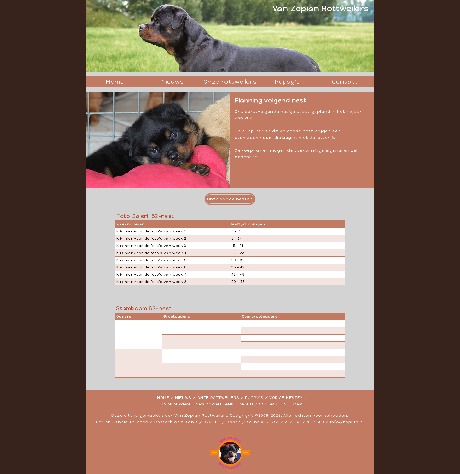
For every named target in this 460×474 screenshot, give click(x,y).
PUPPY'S (254, 397)
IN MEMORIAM (176, 404)
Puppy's (287, 81)
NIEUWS (183, 397)
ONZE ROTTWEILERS (218, 397)
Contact (345, 81)
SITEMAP (293, 404)
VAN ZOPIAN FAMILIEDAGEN (224, 404)
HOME (163, 397)
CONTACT (268, 404)
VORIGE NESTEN (286, 397)
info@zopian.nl (347, 422)
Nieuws (172, 81)
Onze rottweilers (230, 81)
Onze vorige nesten (230, 199)
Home (115, 81)
